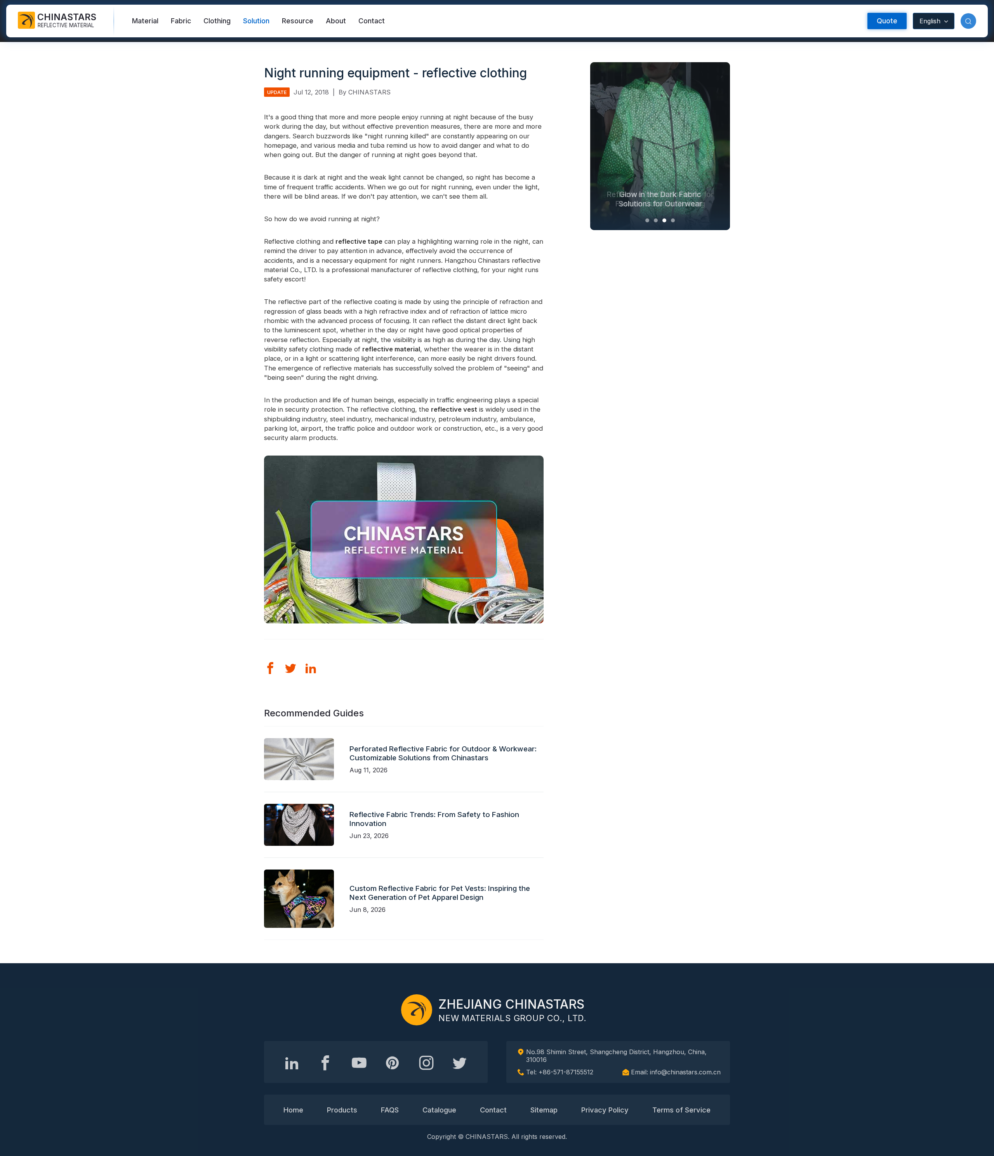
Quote (887, 21)
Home (293, 1109)
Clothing (217, 21)
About (336, 21)
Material (145, 21)
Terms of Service (681, 1109)
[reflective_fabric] (426, 1062)
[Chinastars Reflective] (359, 1062)
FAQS (390, 1109)
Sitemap (544, 1109)
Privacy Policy (605, 1109)
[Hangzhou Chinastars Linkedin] (292, 1062)
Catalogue (439, 1109)
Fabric (181, 21)
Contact (371, 21)
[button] (968, 21)
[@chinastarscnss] (325, 1062)
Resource (297, 21)
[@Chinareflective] (459, 1062)
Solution (256, 21)
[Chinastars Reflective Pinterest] (392, 1062)
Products (342, 1109)
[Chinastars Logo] (416, 1009)
